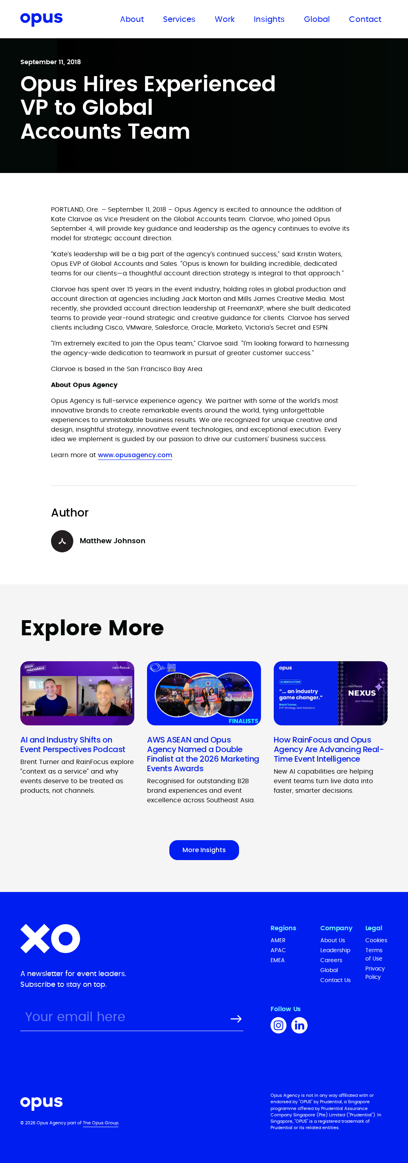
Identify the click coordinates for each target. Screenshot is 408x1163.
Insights (269, 20)
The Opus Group (100, 1123)
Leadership (335, 950)
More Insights (204, 850)
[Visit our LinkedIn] (299, 1026)
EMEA (278, 960)
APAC (278, 950)
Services (179, 20)
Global (317, 20)
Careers (331, 960)
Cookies (376, 940)
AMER (278, 940)
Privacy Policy (375, 973)
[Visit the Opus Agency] (137, 1105)
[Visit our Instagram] (278, 1026)
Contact (365, 20)
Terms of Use (373, 955)
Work (225, 20)
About (132, 20)
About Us (332, 940)
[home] (58, 21)
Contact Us (335, 980)
